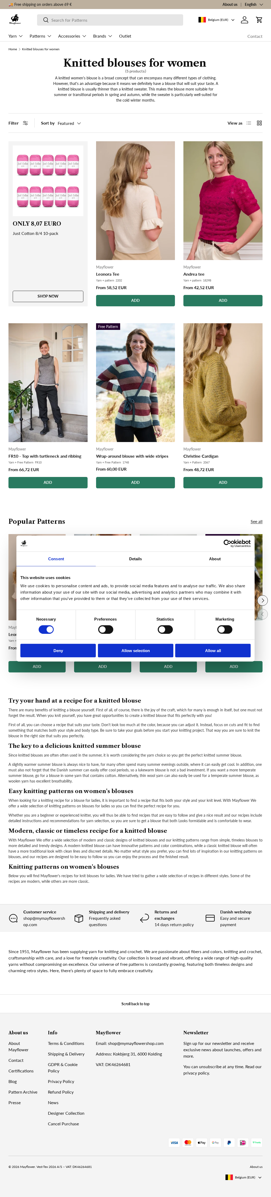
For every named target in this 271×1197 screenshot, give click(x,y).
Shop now (48, 296)
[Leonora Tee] (135, 200)
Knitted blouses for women (41, 49)
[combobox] (110, 20)
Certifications (21, 1070)
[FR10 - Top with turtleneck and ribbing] (48, 382)
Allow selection (135, 650)
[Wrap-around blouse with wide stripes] (135, 382)
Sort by (48, 122)
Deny (58, 650)
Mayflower (27, 1167)
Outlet (125, 35)
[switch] (105, 629)
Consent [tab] (56, 558)
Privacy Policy (61, 1081)
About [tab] (215, 558)
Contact (255, 36)
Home (12, 49)
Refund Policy (61, 1091)
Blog (12, 1081)
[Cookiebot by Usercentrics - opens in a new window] (227, 543)
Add (135, 300)
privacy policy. (196, 1072)
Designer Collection (66, 1113)
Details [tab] (135, 558)
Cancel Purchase (63, 1123)
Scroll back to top (135, 1004)
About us (230, 4)
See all (257, 521)
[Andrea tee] (223, 200)
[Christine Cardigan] (223, 382)
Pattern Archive (22, 1091)
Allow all (213, 650)
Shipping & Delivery (66, 1053)
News (53, 1102)
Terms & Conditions (66, 1043)
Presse (14, 1102)
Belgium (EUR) (245, 1177)
